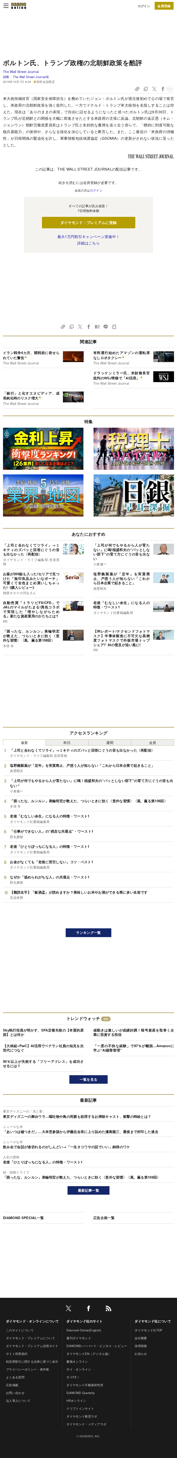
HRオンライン (76, 1400)
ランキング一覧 (88, 932)
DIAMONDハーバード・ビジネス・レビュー (96, 1346)
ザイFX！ (73, 1377)
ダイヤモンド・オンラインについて (32, 1321)
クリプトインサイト (80, 1408)
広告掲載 (12, 1385)
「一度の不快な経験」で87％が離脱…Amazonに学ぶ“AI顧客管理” (133, 1048)
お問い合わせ (15, 1393)
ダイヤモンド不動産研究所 (84, 1385)
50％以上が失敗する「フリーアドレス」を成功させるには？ (43, 1064)
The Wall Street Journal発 (31, 77)
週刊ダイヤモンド (78, 1338)
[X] (68, 1309)
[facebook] (88, 1309)
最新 (24, 742)
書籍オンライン (77, 1361)
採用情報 (141, 1346)
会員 (152, 742)
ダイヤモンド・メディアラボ (86, 1424)
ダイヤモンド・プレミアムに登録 (88, 222)
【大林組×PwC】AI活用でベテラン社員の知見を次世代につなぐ (43, 1048)
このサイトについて (20, 1330)
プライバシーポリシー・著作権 (27, 1369)
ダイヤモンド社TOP (148, 1330)
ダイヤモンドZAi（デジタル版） (88, 1353)
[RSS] (108, 1309)
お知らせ (141, 1353)
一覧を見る (88, 1079)
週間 (109, 742)
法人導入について (18, 1400)
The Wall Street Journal (21, 71)
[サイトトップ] (18, 6)
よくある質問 (15, 1377)
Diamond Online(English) (83, 1330)
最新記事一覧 (88, 1190)
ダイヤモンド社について (153, 1321)
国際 (6, 77)
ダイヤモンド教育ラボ (81, 1416)
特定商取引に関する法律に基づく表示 (32, 1361)
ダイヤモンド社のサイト (84, 1321)
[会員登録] (164, 6)
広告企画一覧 (104, 1217)
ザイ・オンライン (78, 1369)
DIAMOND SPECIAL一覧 (23, 1217)
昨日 (67, 742)
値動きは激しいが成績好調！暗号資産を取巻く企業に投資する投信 (133, 1032)
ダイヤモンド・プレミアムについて (30, 1338)
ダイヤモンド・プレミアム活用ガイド (32, 1346)
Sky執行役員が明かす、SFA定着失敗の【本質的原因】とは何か (43, 1032)
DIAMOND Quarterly (80, 1393)
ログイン (144, 5)
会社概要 (141, 1338)
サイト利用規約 (16, 1353)
